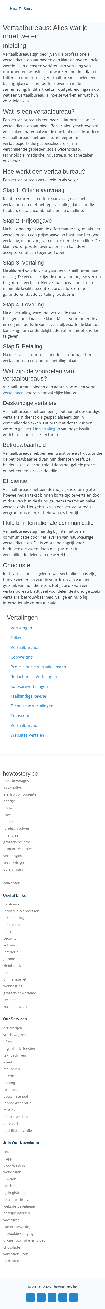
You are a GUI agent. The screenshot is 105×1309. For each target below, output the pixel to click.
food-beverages (16, 780)
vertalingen (13, 392)
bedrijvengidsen (16, 1213)
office (7, 931)
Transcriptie (22, 715)
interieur (10, 952)
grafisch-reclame (17, 842)
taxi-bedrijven (14, 1055)
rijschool (10, 1186)
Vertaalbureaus (25, 647)
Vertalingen (21, 627)
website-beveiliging (19, 1206)
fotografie (11, 1261)
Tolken (16, 637)
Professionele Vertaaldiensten (38, 666)
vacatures (11, 1220)
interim (9, 1076)
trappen (10, 1158)
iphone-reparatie (17, 1103)
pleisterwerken (15, 1117)
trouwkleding (14, 1165)
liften (7, 1041)
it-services (11, 924)
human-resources (17, 849)
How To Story (21, 8)
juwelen (9, 1179)
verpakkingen (14, 862)
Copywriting (22, 657)
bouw (7, 808)
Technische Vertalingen (32, 706)
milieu (8, 876)
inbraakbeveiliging (18, 1233)
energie (9, 801)
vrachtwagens (14, 1035)
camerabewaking (17, 1227)
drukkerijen (12, 1028)
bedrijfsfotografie (17, 1130)
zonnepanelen (15, 1006)
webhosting (12, 986)
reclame (10, 1000)
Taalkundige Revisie (28, 696)
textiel (8, 972)
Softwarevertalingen (29, 686)
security (9, 938)
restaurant (12, 1089)
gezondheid (13, 959)
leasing (9, 1082)
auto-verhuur (14, 1123)
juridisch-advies (16, 828)
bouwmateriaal (15, 1096)
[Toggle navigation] (95, 8)
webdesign (12, 1172)
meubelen (11, 1069)
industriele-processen (21, 911)
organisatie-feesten (19, 1048)
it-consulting (13, 918)
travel (8, 815)
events (8, 1062)
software (10, 945)
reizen (8, 1151)
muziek (9, 1110)
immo (8, 821)
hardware (11, 904)
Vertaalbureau (24, 725)
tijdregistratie (14, 1192)
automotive (12, 787)
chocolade (11, 1247)
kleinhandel (13, 965)
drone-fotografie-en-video (24, 1240)
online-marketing (17, 979)
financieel (11, 835)
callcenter (11, 883)
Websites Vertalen (27, 735)
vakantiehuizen (15, 1254)
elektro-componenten (21, 794)
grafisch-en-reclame (19, 993)
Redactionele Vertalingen (34, 676)
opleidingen (13, 869)
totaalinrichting (16, 1199)
